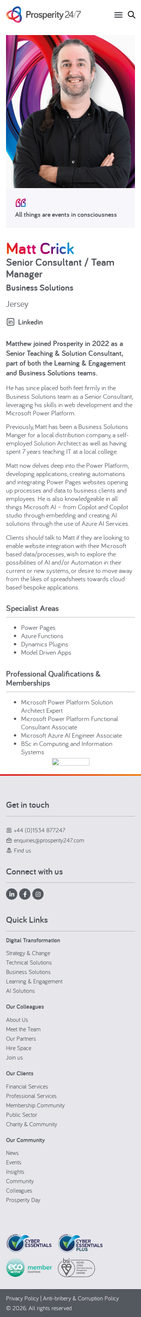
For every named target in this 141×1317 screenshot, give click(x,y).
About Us (17, 1019)
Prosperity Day (23, 1200)
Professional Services (31, 1096)
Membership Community (35, 1105)
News (12, 1152)
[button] (118, 14)
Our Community (25, 1140)
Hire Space (18, 1048)
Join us (14, 1057)
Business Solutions (28, 971)
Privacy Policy (22, 1298)
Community (20, 1181)
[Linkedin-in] (11, 894)
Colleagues (19, 1190)
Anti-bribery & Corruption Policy (81, 1298)
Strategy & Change (28, 953)
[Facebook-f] (24, 894)
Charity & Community (31, 1124)
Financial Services (27, 1086)
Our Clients (19, 1073)
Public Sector (21, 1114)
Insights (15, 1171)
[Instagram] (38, 894)
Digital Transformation (33, 940)
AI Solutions (20, 990)
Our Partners (21, 1038)
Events (13, 1162)
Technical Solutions (29, 962)
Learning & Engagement (34, 981)
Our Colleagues (25, 1007)
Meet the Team (23, 1029)
